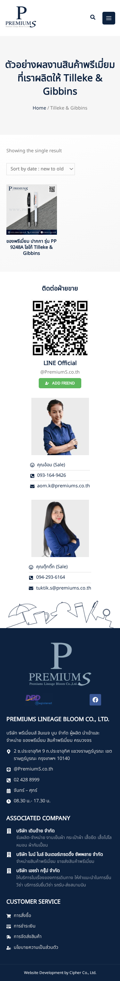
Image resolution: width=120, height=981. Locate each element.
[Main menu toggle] (108, 18)
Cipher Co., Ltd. (82, 973)
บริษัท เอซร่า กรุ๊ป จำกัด (38, 870)
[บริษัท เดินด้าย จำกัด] (9, 831)
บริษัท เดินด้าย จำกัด (35, 830)
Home (39, 108)
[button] (93, 18)
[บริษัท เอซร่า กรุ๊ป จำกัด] (9, 870)
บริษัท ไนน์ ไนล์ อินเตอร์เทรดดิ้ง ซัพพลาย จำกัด (59, 854)
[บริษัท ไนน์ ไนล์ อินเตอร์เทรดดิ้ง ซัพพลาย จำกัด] (9, 854)
